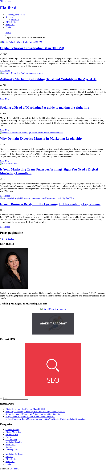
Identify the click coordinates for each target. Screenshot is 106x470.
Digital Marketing (13, 432)
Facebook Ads (12, 434)
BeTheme (14, 469)
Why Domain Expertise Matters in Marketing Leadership (41, 138)
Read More (5, 70)
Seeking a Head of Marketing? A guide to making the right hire (44, 107)
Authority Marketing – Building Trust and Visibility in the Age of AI (48, 79)
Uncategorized (12, 449)
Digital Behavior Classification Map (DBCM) (32, 48)
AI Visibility (11, 22)
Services (9, 17)
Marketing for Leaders (15, 15)
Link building (11, 439)
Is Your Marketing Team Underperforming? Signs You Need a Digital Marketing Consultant (45, 419)
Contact (9, 27)
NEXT (11, 238)
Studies (9, 447)
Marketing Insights (14, 442)
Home (8, 32)
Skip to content (6, 1)
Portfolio (15, 19)
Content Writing (12, 429)
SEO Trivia (10, 444)
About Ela (10, 24)
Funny (8, 437)
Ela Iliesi (8, 7)
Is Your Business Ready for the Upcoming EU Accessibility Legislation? (50, 204)
